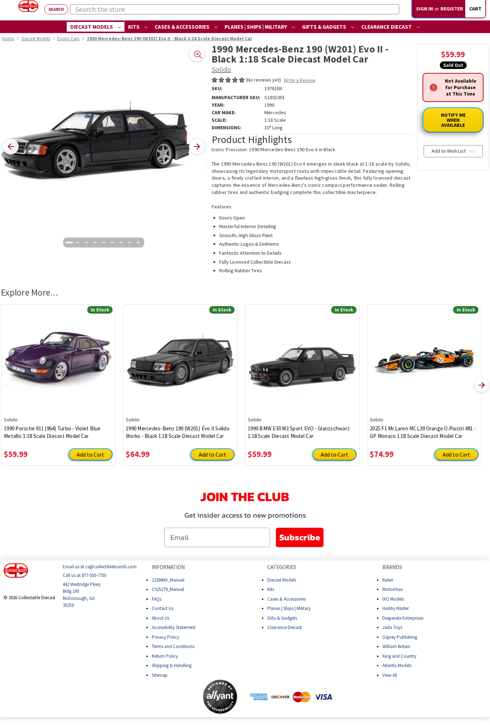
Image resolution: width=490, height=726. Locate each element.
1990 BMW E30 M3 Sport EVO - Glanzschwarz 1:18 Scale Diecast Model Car (299, 432)
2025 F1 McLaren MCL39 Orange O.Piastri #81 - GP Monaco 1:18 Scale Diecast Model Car (423, 432)
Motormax (392, 589)
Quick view (58, 355)
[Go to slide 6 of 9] (112, 242)
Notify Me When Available (453, 120)
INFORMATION (168, 567)
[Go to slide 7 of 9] (121, 242)
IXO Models (393, 599)
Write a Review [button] (300, 80)
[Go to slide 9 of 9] (138, 242)
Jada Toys (392, 627)
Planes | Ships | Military (256, 26)
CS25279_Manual (168, 589)
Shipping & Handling (172, 665)
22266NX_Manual (168, 580)
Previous (8, 385)
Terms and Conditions (173, 646)
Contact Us (162, 608)
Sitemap (160, 675)
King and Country (399, 656)
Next (482, 385)
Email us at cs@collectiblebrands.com (100, 567)
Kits (134, 26)
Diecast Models (92, 26)
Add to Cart (90, 454)
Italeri (387, 580)
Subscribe (299, 537)
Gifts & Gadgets (324, 26)
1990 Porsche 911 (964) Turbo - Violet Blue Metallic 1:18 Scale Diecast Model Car (52, 432)
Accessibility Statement (173, 627)
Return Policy (165, 656)
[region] (104, 147)
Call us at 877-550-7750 (84, 575)
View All (389, 675)
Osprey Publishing (399, 637)
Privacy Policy (165, 637)
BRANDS (392, 567)
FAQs (156, 599)
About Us (160, 618)
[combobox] (234, 9)
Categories (281, 567)
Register (451, 8)
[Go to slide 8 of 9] (129, 242)
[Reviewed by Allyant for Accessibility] (220, 697)
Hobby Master (395, 608)
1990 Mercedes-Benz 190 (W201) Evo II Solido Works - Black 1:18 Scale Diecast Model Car (178, 432)
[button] (174, 697)
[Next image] (197, 146)
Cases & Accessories (183, 26)
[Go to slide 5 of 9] (103, 242)
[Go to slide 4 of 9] (95, 242)
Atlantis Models (396, 665)
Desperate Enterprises (402, 618)
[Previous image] (11, 146)
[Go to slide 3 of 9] (86, 242)
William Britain (396, 646)
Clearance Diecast (387, 26)
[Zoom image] (197, 53)
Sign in (424, 8)
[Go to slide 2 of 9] (78, 242)
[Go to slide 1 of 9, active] (69, 242)
